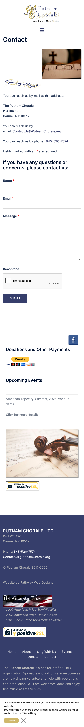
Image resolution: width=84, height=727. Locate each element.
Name (8, 181)
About (26, 652)
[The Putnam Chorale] (42, 13)
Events (67, 652)
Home (11, 652)
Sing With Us (46, 652)
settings (32, 713)
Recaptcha (11, 269)
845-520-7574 (57, 141)
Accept (11, 720)
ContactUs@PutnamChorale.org (37, 131)
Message (11, 216)
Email (8, 198)
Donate (33, 657)
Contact (50, 657)
